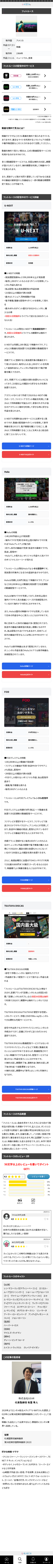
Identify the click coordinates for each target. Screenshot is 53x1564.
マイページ (46, 1562)
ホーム (7, 1562)
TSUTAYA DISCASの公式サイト (26, 1098)
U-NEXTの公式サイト (26, 454)
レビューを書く (38, 1176)
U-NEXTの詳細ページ (26, 446)
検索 (19, 1562)
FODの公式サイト (27, 888)
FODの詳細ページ (26, 880)
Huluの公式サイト (26, 674)
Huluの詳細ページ (26, 666)
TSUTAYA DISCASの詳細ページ (26, 1089)
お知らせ (33, 1562)
